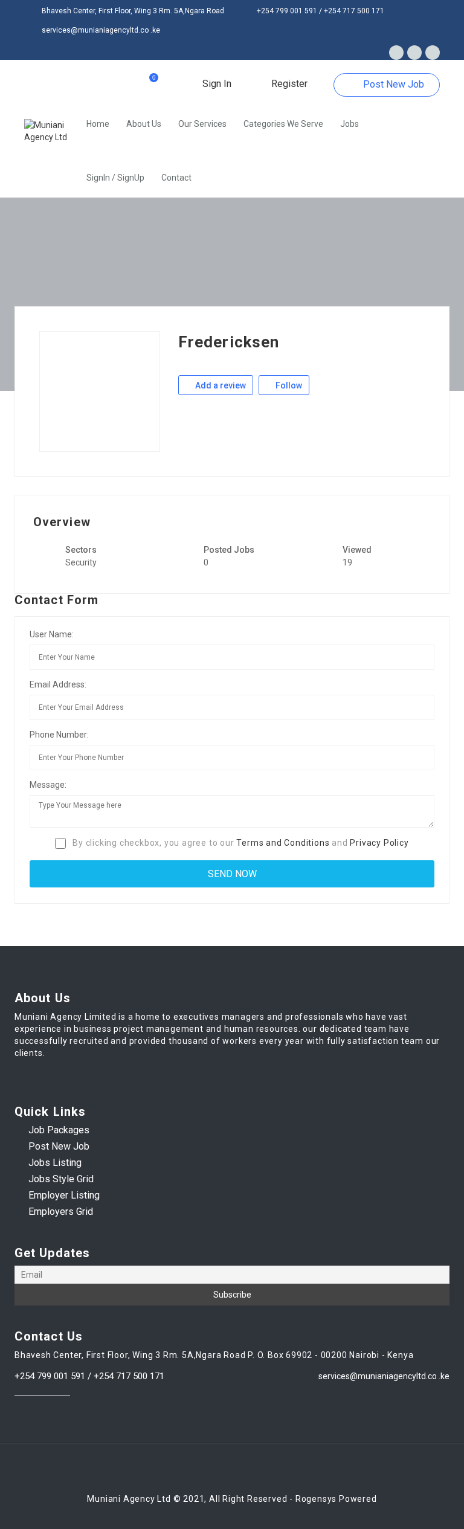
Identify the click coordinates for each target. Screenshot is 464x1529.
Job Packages (58, 1130)
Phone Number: (59, 734)
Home (97, 124)
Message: (48, 785)
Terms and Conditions (282, 843)
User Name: (52, 634)
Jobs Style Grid (61, 1179)
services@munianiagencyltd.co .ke (384, 1376)
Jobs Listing (55, 1162)
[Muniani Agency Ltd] (51, 131)
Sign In (215, 83)
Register (288, 83)
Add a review (219, 385)
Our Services (202, 124)
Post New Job (392, 84)
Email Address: (58, 684)
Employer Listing (64, 1195)
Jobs (349, 124)
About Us (143, 124)
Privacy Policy (379, 843)
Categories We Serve (283, 124)
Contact (176, 177)
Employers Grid (60, 1211)
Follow (288, 385)
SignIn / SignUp (115, 177)
